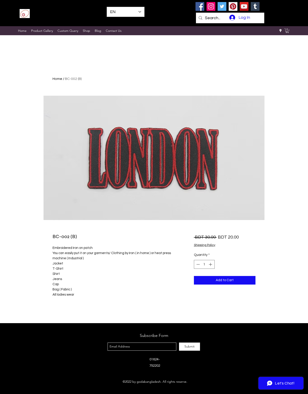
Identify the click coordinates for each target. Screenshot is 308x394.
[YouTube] (244, 6)
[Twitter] (222, 6)
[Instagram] (211, 6)
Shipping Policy (204, 245)
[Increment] (211, 264)
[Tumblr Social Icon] (255, 6)
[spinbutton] (204, 264)
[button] (287, 30)
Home (57, 79)
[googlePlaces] (280, 30)
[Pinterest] (233, 6)
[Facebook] (199, 6)
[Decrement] (198, 264)
